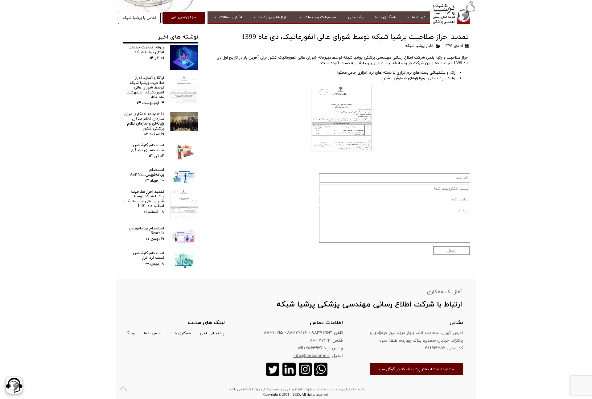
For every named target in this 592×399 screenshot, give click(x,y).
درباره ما (418, 17)
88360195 (273, 332)
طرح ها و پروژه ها (273, 17)
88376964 (297, 332)
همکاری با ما (385, 17)
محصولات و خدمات (320, 17)
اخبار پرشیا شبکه (419, 46)
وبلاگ (130, 333)
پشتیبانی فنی (212, 333)
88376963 (321, 332)
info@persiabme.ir (312, 356)
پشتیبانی (356, 17)
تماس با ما (152, 333)
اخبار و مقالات (230, 17)
